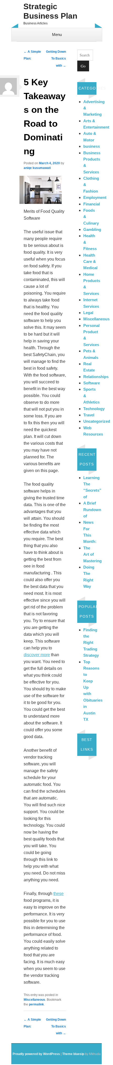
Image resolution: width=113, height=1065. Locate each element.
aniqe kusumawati (37, 168)
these (58, 893)
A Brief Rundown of (92, 509)
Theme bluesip (73, 1054)
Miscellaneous (34, 1000)
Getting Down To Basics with (56, 58)
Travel (88, 415)
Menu (57, 34)
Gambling (92, 229)
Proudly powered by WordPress (36, 1054)
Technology (94, 408)
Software (91, 383)
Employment (94, 197)
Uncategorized (96, 421)
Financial (91, 204)
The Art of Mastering (92, 554)
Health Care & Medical (90, 261)
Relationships (96, 376)
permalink (36, 1004)
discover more (37, 655)
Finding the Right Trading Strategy (91, 643)
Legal (88, 312)
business (91, 146)
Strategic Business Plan (50, 11)
